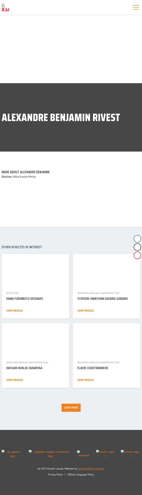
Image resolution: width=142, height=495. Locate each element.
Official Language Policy (80, 474)
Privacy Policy (55, 474)
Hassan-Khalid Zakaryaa (24, 368)
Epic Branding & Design (90, 468)
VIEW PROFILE (14, 310)
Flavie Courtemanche (92, 368)
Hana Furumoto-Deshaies (24, 298)
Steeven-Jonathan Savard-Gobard (102, 298)
